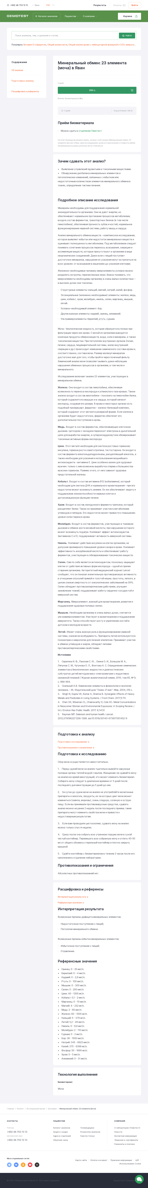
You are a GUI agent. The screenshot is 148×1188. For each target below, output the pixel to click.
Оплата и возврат (98, 1160)
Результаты (100, 5)
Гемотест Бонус (87, 1136)
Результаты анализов (90, 1132)
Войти (135, 5)
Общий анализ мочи (57, 44)
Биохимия (52, 1109)
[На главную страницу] (17, 16)
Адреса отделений (62, 1136)
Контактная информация (125, 1136)
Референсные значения (70, 902)
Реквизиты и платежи (124, 1144)
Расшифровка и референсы (25, 91)
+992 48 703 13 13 (19, 5)
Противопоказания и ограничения (75, 747)
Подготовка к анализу (23, 81)
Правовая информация (121, 1160)
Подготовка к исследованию (72, 742)
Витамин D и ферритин (35, 44)
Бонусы (117, 5)
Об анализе (17, 70)
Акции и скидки (60, 1132)
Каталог (20, 1109)
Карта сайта (81, 1160)
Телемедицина (87, 1128)
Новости (118, 1132)
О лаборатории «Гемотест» (127, 1128)
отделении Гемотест (90, 130)
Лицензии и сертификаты (126, 1140)
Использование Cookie (130, 1163)
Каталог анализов (61, 1128)
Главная (10, 1109)
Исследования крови (36, 1109)
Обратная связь (60, 1140)
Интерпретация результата (72, 897)
